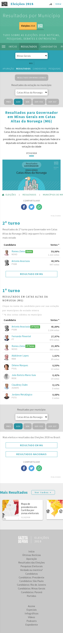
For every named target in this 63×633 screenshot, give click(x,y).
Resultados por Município (31, 15)
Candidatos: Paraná (31, 592)
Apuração (8, 68)
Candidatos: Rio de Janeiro (31, 584)
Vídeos (31, 617)
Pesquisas (55, 68)
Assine (31, 606)
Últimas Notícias (31, 555)
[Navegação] (3, 46)
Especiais (31, 609)
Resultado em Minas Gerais (31, 77)
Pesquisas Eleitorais (32, 566)
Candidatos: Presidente (31, 577)
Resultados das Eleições (31, 562)
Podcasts (31, 620)
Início (13, 46)
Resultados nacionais (31, 454)
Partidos (31, 595)
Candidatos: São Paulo (31, 581)
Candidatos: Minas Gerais (31, 588)
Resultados (29, 46)
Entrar (58, 3)
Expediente (31, 624)
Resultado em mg (31, 274)
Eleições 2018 (22, 4)
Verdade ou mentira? (31, 570)
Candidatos (49, 46)
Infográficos (31, 613)
